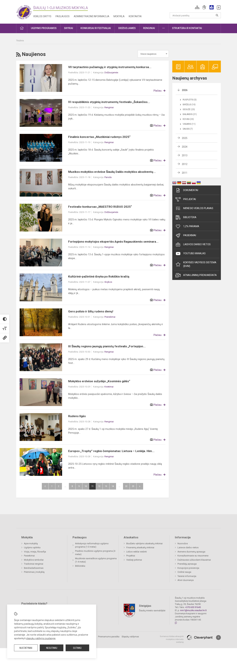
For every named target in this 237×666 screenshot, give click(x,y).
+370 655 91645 (193, 607)
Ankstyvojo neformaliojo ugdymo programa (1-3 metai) (92, 545)
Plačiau (158, 90)
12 (99, 486)
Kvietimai (108, 386)
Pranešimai (109, 317)
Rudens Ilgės (77, 416)
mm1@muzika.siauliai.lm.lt (193, 610)
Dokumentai (190, 190)
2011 (184, 172)
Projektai (189, 199)
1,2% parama (191, 226)
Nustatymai (25, 648)
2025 (184, 138)
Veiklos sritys (42, 16)
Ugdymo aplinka (32, 547)
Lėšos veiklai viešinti (136, 551)
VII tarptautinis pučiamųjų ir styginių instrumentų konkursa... (109, 67)
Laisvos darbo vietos (197, 244)
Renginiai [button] (149, 28)
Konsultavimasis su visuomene (192, 555)
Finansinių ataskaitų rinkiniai (140, 547)
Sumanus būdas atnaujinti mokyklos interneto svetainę (172, 639)
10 (86, 486)
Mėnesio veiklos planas (198, 208)
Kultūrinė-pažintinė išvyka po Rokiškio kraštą (98, 276)
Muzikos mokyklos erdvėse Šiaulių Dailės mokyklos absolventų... (112, 171)
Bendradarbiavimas (33, 568)
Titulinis (20, 40)
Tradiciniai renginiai (33, 563)
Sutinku (77, 648)
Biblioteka (189, 217)
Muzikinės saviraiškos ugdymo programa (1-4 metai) (96, 560)
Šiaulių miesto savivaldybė (152, 610)
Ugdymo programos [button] (44, 28)
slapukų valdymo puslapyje (41, 638)
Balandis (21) (190, 114)
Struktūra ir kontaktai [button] (187, 28)
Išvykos (108, 282)
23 (133, 486)
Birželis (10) (189, 104)
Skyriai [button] (68, 28)
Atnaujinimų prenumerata (200, 275)
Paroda (108, 177)
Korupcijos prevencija (188, 568)
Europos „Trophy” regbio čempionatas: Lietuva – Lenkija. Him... (111, 451)
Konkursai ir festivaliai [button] (96, 28)
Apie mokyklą (31, 543)
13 (106, 486)
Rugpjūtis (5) (190, 99)
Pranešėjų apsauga (187, 563)
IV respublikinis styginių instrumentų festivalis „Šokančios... (109, 102)
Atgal (45, 486)
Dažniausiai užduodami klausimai (194, 560)
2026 (184, 90)
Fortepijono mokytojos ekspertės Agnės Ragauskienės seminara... (113, 241)
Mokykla (119, 16)
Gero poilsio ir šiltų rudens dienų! (90, 311)
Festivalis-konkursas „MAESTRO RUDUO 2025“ (100, 206)
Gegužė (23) (189, 109)
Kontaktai (135, 16)
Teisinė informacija (186, 576)
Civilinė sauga (184, 572)
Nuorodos (182, 543)
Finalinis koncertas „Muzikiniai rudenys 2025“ (99, 137)
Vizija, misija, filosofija (35, 551)
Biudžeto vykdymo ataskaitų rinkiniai (144, 543)
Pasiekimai (189, 235)
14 (113, 486)
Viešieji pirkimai (134, 560)
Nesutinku (51, 648)
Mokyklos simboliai (34, 560)
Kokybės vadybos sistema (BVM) (199, 264)
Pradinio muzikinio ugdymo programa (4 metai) (95, 553)
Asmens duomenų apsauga (191, 551)
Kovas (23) (188, 119)
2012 (184, 164)
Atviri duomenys (185, 580)
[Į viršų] (218, 637)
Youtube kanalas (194, 253)
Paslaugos (63, 16)
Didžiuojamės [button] (127, 28)
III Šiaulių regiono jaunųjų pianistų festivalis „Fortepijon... (107, 346)
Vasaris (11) (189, 124)
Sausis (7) (188, 129)
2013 (184, 155)
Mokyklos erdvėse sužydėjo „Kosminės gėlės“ (99, 381)
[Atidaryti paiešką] (217, 15)
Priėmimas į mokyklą (34, 572)
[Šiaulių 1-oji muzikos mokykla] (24, 11)
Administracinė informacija (91, 16)
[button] (197, 7)
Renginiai (109, 107)
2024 (184, 146)
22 (126, 486)
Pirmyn (140, 486)
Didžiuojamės (111, 72)
